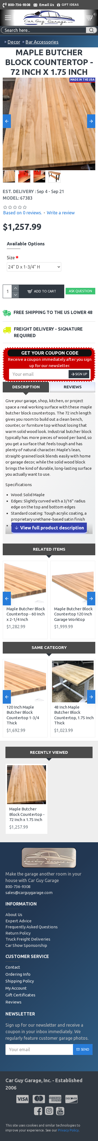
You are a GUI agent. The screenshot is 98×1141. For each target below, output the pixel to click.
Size (11, 257)
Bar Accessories (42, 41)
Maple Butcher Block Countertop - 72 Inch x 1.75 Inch (27, 814)
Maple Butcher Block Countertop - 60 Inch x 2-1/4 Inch (26, 614)
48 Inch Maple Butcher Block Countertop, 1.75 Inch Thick (74, 715)
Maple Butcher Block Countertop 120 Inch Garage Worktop (73, 614)
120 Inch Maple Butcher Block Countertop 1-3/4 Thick (23, 715)
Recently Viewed (49, 752)
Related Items (49, 549)
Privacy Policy (68, 1130)
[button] (7, 121)
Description (26, 387)
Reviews (73, 387)
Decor (14, 41)
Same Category (49, 647)
